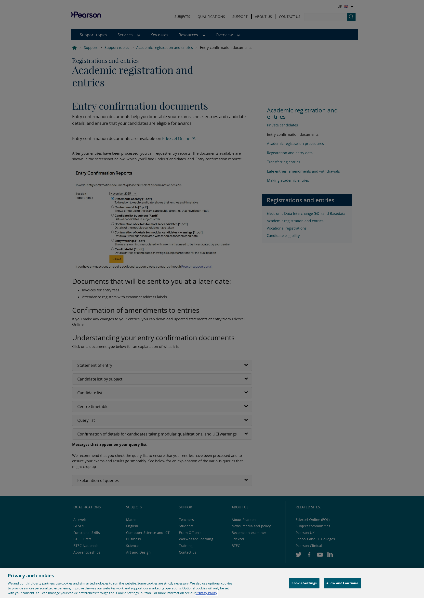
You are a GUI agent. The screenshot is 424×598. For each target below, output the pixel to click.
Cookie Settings (304, 583)
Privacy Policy (206, 593)
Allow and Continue (342, 583)
